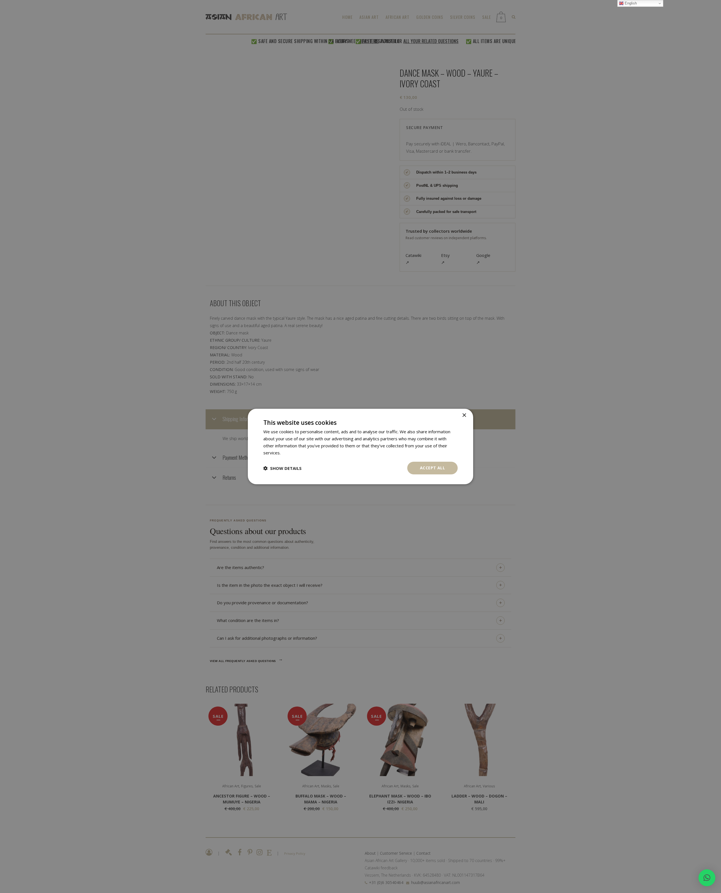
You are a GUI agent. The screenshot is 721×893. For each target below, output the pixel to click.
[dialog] (360, 446)
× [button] (464, 415)
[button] (706, 877)
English (630, 3)
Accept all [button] (432, 467)
